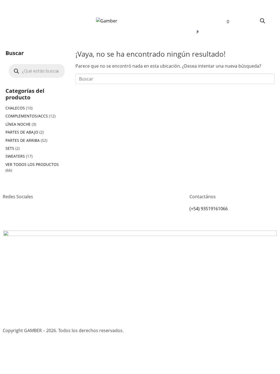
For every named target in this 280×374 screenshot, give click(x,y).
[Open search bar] (262, 20)
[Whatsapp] (24, 216)
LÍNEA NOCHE (18, 124)
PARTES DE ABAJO (21, 132)
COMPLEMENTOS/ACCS (26, 116)
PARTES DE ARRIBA (22, 140)
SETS (9, 148)
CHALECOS (15, 108)
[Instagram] (9, 216)
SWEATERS (15, 156)
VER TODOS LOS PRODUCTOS (32, 164)
